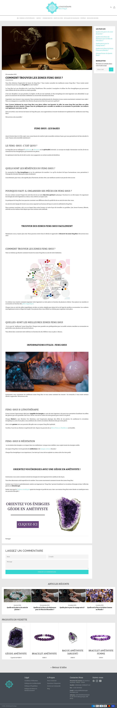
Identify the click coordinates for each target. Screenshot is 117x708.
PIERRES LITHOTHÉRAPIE (27, 18)
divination (37, 149)
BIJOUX (38, 18)
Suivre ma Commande (53, 686)
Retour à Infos (59, 667)
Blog (48, 688)
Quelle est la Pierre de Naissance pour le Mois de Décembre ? (104, 38)
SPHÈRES (83, 18)
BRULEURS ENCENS (92, 18)
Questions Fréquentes (54, 683)
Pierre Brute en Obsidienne (59, 428)
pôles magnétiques (28, 304)
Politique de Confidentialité (32, 683)
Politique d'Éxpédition (31, 686)
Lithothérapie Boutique (11, 706)
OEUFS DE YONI (58, 18)
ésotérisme (27, 149)
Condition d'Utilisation (31, 680)
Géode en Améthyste (23, 489)
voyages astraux (45, 449)
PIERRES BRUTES (48, 18)
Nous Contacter (52, 680)
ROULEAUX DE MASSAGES (71, 18)
